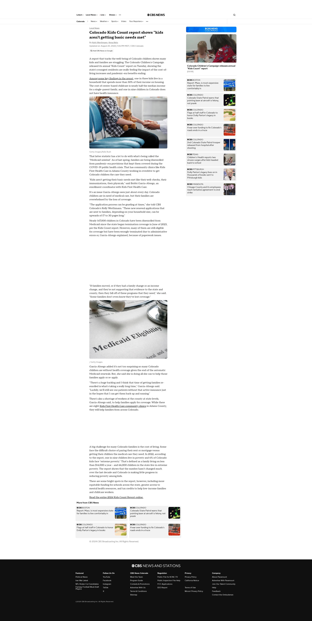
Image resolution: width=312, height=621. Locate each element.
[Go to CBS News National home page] (156, 15)
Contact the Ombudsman (222, 595)
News (93, 21)
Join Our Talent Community (223, 584)
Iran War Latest (82, 580)
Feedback (216, 591)
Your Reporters (135, 21)
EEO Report (162, 588)
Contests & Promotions (140, 584)
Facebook (107, 580)
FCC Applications (164, 584)
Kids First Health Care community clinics (123, 406)
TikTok (105, 588)
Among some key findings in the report (111, 78)
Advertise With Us (137, 588)
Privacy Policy (190, 577)
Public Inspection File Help (168, 580)
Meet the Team (136, 577)
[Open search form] (234, 15)
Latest (79, 15)
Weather (103, 21)
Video (123, 21)
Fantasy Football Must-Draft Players (87, 588)
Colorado (81, 21)
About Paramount (219, 577)
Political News (82, 577)
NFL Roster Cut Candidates (87, 584)
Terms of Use (190, 588)
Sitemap (133, 595)
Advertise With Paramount (223, 580)
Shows (112, 15)
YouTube (106, 577)
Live (103, 15)
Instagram (107, 584)
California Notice (192, 580)
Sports (114, 21)
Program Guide (136, 580)
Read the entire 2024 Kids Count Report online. (116, 497)
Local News (91, 15)
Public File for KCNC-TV (167, 577)
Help (214, 588)
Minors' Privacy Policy (194, 591)
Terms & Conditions (138, 591)
